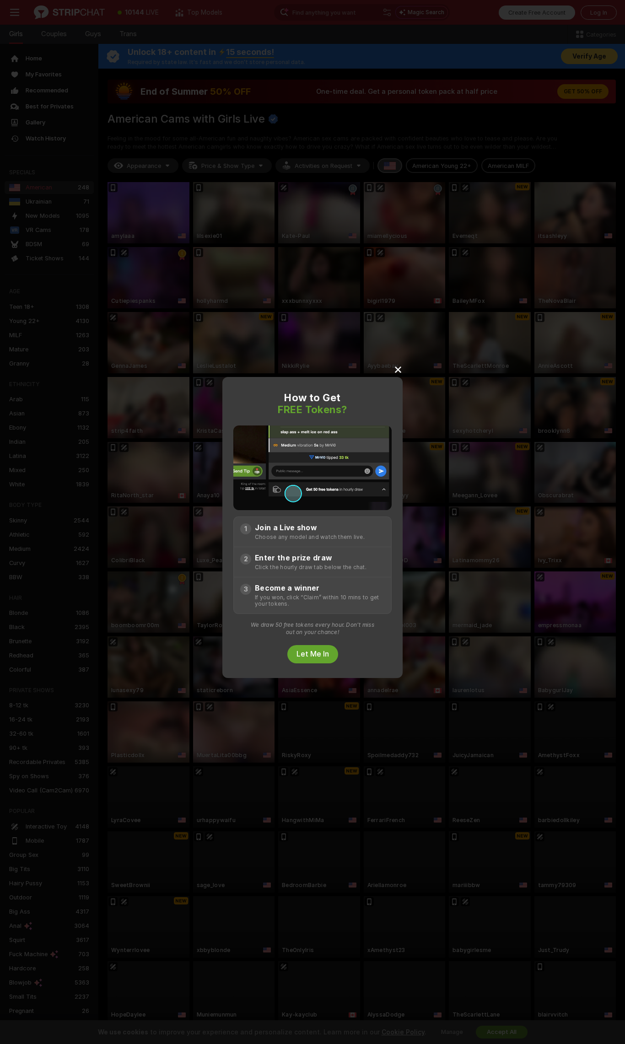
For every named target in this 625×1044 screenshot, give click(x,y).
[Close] (398, 369)
